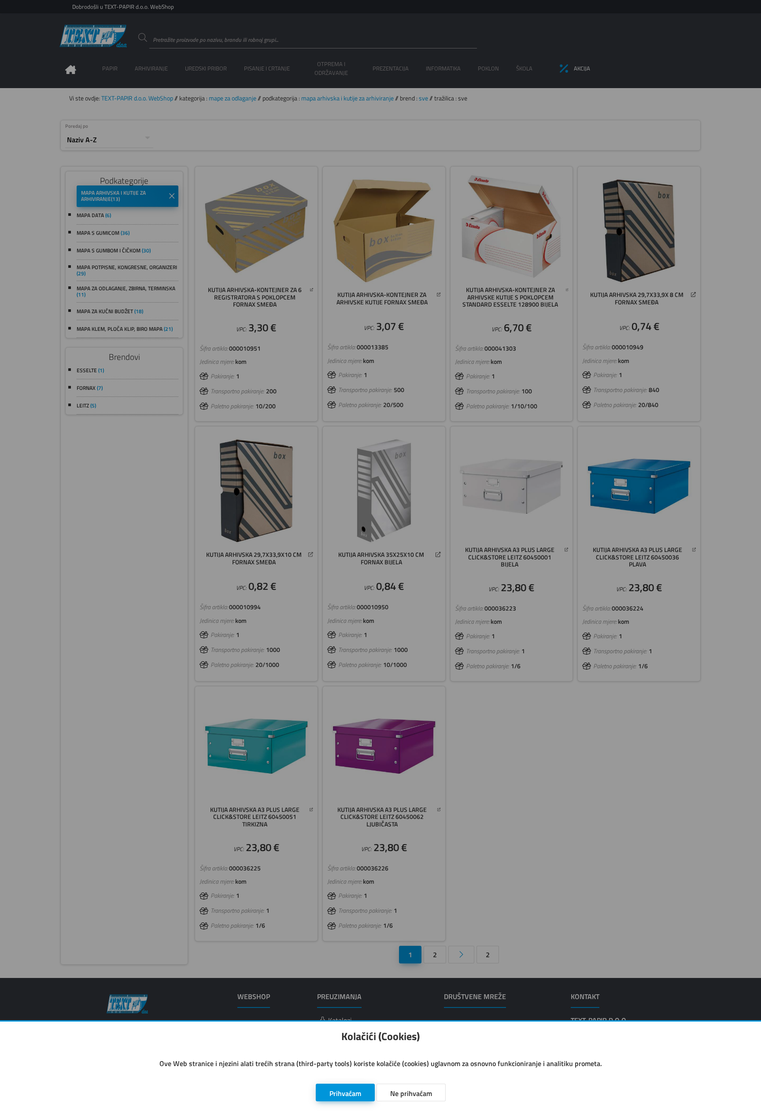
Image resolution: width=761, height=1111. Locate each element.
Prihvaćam (345, 1093)
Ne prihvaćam (411, 1093)
